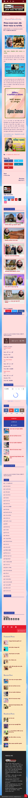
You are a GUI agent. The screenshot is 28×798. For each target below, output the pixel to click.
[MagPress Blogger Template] (14, 7)
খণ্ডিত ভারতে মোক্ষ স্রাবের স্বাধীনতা (16, 428)
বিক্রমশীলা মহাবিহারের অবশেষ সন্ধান (11, 240)
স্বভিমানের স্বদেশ (18, 18)
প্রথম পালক (7, 544)
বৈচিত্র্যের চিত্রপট (7, 558)
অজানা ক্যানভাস (7, 486)
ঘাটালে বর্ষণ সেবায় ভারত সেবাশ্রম (15, 449)
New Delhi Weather (8, 359)
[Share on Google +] (8, 164)
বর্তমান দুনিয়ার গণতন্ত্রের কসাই (14, 647)
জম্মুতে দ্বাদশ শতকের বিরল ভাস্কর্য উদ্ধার (12, 255)
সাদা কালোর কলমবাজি (8, 582)
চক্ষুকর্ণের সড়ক (7, 503)
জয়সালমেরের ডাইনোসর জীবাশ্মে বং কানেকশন (12, 271)
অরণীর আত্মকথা (7, 492)
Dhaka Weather (7, 371)
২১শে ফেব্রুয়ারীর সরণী (11, 18)
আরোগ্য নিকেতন (7, 495)
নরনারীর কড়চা (7, 535)
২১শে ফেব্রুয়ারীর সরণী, (8, 30)
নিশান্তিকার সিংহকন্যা (8, 541)
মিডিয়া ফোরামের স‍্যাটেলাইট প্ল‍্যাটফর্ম (15, 743)
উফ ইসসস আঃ (7, 500)
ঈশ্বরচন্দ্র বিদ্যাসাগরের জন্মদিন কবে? (15, 641)
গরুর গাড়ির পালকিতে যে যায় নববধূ (15, 737)
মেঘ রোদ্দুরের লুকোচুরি (8, 561)
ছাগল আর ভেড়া (11, 718)
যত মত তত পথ (7, 564)
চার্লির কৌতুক (7, 509)
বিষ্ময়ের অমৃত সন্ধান (8, 556)
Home (5, 18)
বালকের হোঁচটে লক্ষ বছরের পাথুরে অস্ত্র (11, 286)
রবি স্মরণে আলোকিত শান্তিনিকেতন (16, 442)
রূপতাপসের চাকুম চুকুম (8, 570)
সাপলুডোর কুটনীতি (8, 585)
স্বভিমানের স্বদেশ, (13, 30)
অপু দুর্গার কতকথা (8, 489)
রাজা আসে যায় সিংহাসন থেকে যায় (15, 435)
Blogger (8, 311)
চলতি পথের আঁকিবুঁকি (8, 506)
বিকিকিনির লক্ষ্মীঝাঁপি (8, 550)
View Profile (10, 197)
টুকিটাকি (6, 524)
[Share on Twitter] (18, 161)
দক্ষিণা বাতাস (7, 532)
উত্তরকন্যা (7, 497)
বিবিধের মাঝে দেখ (7, 553)
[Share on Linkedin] (18, 164)
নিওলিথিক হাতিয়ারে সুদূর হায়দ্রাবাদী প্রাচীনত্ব (13, 224)
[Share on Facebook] (8, 161)
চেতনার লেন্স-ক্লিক (8, 515)
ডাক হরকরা (7, 529)
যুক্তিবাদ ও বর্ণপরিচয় (8, 567)
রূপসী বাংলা (7, 573)
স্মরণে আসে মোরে (8, 590)
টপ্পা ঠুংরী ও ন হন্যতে (8, 521)
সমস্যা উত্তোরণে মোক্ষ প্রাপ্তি (14, 653)
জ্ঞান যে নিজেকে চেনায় (12, 660)
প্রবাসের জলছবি (7, 547)
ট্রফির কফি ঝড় (7, 527)
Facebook (21, 311)
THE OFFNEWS (5, 796)
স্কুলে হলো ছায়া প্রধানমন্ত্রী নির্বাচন (15, 724)
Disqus (14, 311)
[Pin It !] (8, 167)
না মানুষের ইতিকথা (8, 538)
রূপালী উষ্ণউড (7, 576)
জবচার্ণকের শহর (7, 518)
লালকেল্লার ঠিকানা (8, 579)
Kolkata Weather (7, 348)
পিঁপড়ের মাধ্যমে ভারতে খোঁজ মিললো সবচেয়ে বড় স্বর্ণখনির (13, 24)
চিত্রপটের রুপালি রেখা (8, 512)
